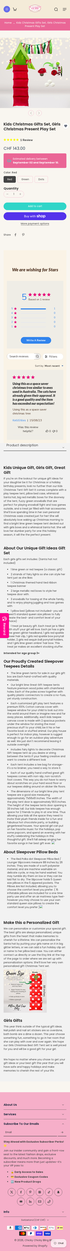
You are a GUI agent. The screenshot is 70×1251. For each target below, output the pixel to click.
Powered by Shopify (35, 1245)
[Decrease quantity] (7, 194)
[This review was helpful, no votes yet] (47, 431)
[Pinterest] (30, 1192)
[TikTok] (49, 1192)
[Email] (40, 1201)
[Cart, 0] (15, 9)
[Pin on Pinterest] (23, 235)
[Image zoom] (35, 73)
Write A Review (36, 340)
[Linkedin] (30, 1201)
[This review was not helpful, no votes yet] (53, 431)
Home (8, 22)
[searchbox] (20, 356)
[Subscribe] (62, 1132)
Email (8, 1132)
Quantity (11, 188)
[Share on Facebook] (15, 235)
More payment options (35, 224)
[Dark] (7, 9)
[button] (65, 9)
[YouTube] (21, 1201)
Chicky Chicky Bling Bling (40, 1240)
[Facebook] (21, 1192)
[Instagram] (40, 1192)
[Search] (56, 9)
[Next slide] (39, 113)
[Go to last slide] (31, 113)
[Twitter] (12, 1192)
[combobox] (49, 366)
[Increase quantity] (20, 194)
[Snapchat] (58, 1192)
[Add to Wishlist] (66, 126)
